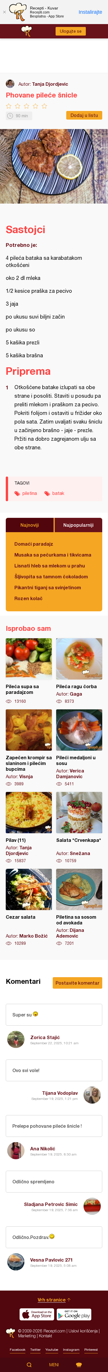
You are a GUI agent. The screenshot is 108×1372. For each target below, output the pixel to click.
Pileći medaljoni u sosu (79, 748)
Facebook (17, 1350)
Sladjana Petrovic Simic (51, 1204)
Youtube (52, 1350)
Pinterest (91, 1350)
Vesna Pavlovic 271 (51, 1259)
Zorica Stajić (45, 1037)
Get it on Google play (74, 1314)
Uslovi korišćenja (83, 1330)
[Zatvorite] (4, 12)
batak (58, 493)
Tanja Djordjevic (50, 84)
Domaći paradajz (33, 544)
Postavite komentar (77, 982)
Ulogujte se (71, 31)
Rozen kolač (28, 598)
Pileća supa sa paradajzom (29, 671)
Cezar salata (29, 907)
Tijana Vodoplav (60, 1093)
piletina (29, 493)
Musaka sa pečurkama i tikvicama (52, 554)
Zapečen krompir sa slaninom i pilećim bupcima (29, 748)
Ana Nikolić (42, 1148)
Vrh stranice (52, 1299)
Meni (54, 1365)
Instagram (71, 1350)
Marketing (27, 1335)
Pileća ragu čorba (79, 671)
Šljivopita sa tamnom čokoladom (51, 576)
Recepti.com (10, 1333)
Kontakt (45, 1335)
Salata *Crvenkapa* (79, 828)
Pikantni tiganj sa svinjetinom (47, 587)
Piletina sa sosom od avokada (79, 907)
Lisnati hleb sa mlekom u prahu (49, 565)
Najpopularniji (78, 525)
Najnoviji (29, 525)
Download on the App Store (37, 1314)
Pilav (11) (29, 828)
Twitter (35, 1350)
